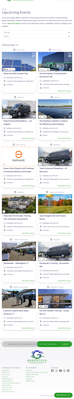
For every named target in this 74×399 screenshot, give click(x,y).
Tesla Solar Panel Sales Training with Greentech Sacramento (17, 217)
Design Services (32, 374)
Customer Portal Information (37, 372)
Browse (4, 9)
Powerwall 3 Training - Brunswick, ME (54, 265)
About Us (5, 372)
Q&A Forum (30, 381)
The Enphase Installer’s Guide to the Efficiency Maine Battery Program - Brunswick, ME (54, 123)
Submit (65, 344)
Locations (5, 370)
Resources (30, 377)
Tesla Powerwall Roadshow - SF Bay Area (53, 170)
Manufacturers (7, 379)
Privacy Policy (7, 381)
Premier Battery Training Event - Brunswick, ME (54, 75)
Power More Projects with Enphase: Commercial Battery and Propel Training (18, 170)
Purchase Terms (8, 391)
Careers (5, 377)
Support (29, 370)
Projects (29, 379)
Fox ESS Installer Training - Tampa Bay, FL (54, 312)
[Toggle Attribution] (34, 69)
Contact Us (6, 374)
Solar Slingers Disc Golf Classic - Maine (53, 217)
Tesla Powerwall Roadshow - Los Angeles (17, 122)
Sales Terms (6, 389)
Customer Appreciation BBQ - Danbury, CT (16, 312)
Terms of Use (7, 387)
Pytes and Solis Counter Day (15, 73)
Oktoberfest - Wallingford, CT (16, 263)
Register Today (64, 91)
